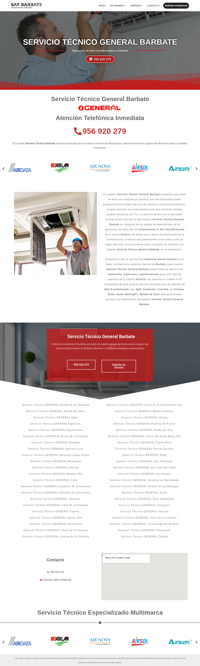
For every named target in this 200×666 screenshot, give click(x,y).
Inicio (102, 5)
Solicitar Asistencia (176, 5)
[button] (125, 5)
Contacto (153, 5)
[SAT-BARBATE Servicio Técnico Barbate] (26, 5)
